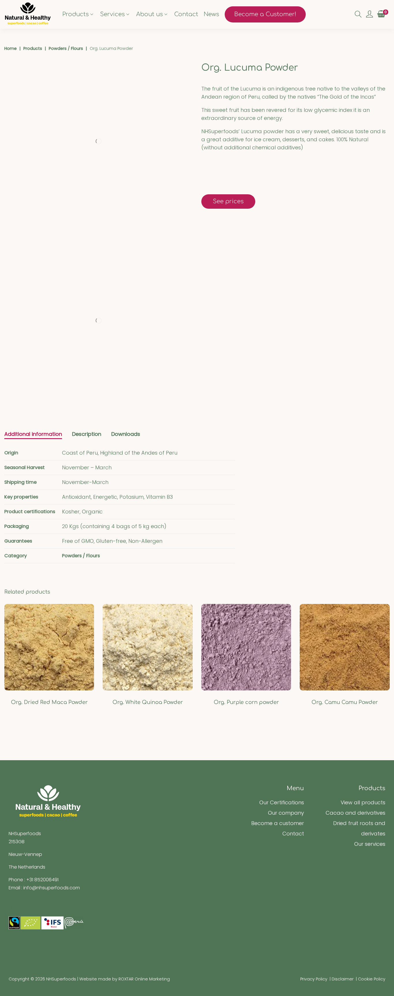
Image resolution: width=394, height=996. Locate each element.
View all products (363, 802)
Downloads (125, 434)
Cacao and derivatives (355, 812)
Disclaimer (343, 979)
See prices (228, 201)
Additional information (33, 434)
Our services (369, 844)
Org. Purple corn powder (246, 702)
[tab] (33, 434)
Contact (293, 833)
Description (86, 434)
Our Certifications (281, 802)
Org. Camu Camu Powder (345, 702)
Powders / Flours (66, 48)
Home (10, 48)
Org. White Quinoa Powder (147, 702)
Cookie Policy (371, 979)
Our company (286, 812)
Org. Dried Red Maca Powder (49, 702)
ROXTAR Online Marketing (144, 979)
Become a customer (277, 823)
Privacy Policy (313, 979)
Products (32, 48)
